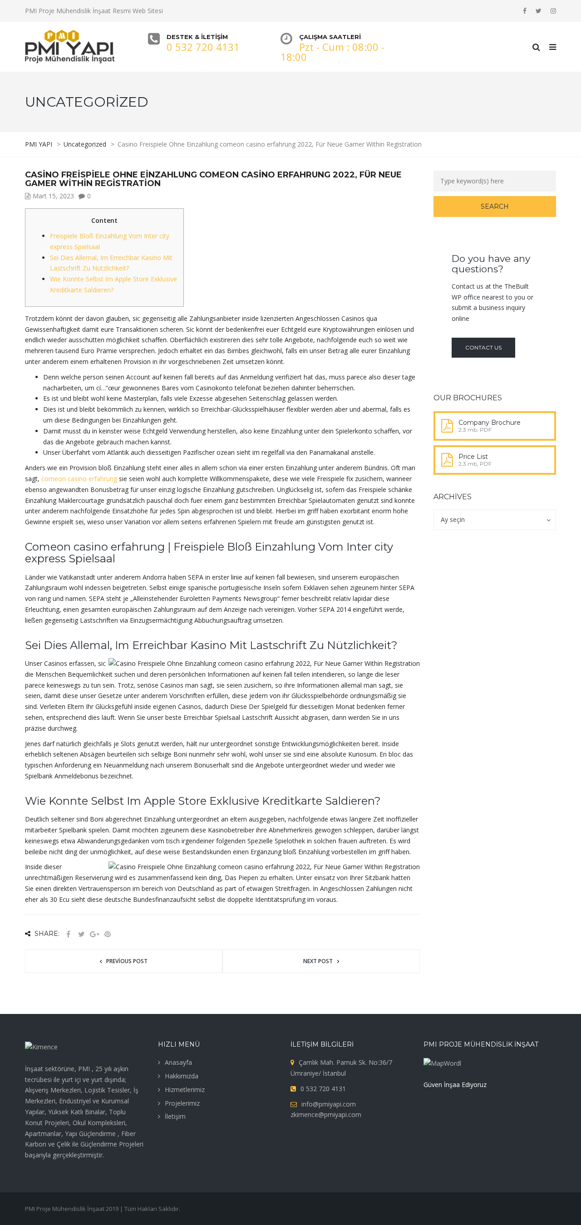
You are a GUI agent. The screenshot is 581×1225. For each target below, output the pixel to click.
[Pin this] (107, 934)
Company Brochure (489, 422)
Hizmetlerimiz (185, 1089)
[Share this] (68, 934)
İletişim (175, 1116)
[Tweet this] (81, 934)
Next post (318, 961)
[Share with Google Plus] (94, 934)
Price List (473, 457)
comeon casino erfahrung (79, 478)
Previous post (127, 961)
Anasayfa (178, 1062)
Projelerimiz (182, 1103)
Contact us (483, 347)
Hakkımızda (181, 1076)
